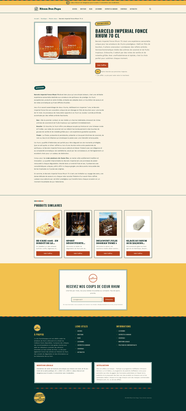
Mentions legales (124, 342)
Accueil (74, 9)
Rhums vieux (53, 18)
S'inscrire (109, 299)
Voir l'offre (101, 65)
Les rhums (98, 9)
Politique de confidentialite (128, 345)
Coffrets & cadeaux (111, 9)
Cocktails (124, 9)
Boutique (83, 9)
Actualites (133, 9)
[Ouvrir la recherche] (150, 9)
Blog (90, 9)
